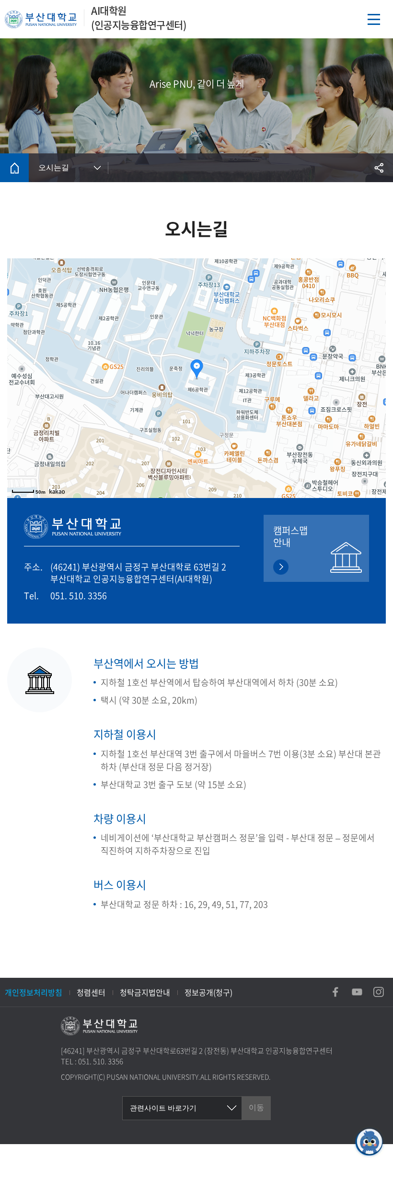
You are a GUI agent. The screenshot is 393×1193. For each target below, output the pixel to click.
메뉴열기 (374, 19)
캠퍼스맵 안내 (290, 536)
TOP (369, 1178)
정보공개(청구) (208, 992)
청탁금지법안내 (145, 992)
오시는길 (53, 167)
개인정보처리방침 (33, 992)
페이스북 (335, 992)
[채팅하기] (369, 1142)
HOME (14, 167)
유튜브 (357, 992)
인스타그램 (378, 992)
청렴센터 (91, 992)
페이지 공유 (378, 167)
